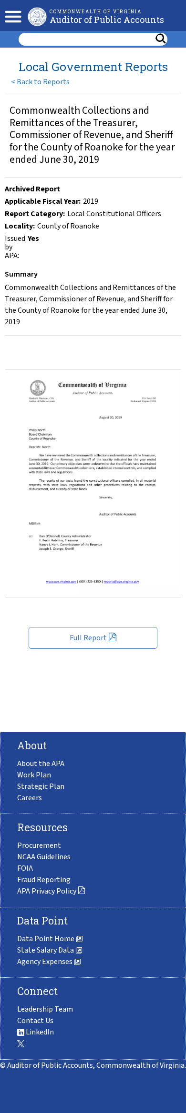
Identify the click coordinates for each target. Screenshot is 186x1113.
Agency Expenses (45, 961)
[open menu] (10, 15)
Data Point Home (46, 939)
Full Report (89, 638)
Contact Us (35, 1020)
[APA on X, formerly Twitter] (20, 1043)
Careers (29, 798)
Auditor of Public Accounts (107, 19)
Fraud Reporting (44, 879)
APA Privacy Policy (47, 891)
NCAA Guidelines (44, 857)
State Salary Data (46, 950)
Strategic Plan (40, 786)
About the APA (40, 763)
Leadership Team (45, 1009)
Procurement (39, 845)
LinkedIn (39, 1032)
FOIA (25, 868)
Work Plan (34, 775)
